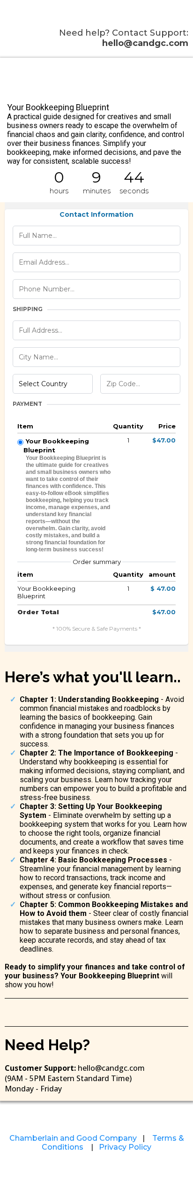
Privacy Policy (125, 1147)
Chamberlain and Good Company (73, 1138)
